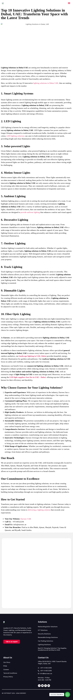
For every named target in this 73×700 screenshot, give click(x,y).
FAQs (5, 666)
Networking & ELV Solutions (47, 626)
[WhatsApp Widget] (67, 694)
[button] (69, 3)
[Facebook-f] (45, 685)
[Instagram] (39, 685)
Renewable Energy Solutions (48, 637)
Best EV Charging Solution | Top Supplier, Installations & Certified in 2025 (52, 649)
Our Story (6, 662)
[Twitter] (42, 685)
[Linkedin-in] (48, 685)
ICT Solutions (42, 630)
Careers (6, 669)
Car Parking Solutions (45, 641)
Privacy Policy (8, 677)
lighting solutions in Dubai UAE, (46, 83)
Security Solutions (44, 634)
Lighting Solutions (44, 644)
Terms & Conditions (10, 673)
